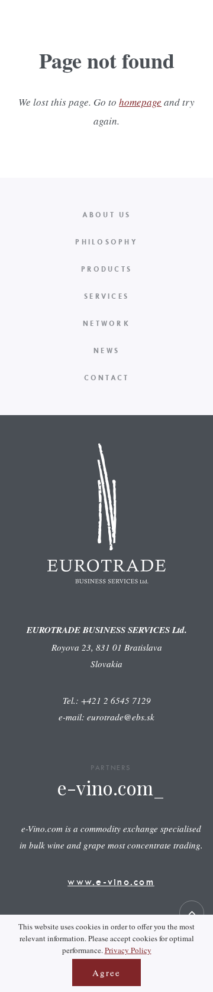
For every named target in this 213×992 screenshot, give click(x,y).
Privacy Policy (128, 950)
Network (106, 323)
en (183, 38)
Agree (106, 972)
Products (106, 269)
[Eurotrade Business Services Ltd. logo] (32, 52)
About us (106, 214)
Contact (107, 377)
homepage (140, 102)
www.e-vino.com (110, 881)
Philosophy (106, 241)
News (106, 350)
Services (106, 296)
